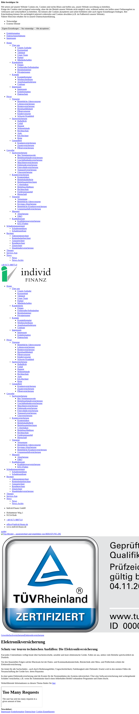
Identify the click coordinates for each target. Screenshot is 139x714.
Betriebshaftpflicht (25, 179)
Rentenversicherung (25, 106)
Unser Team (22, 55)
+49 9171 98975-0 (15, 520)
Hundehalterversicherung (23, 248)
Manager (16, 211)
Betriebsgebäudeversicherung (30, 157)
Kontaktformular (24, 77)
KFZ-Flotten (22, 223)
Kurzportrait (22, 50)
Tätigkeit (21, 52)
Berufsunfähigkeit (25, 109)
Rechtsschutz (23, 131)
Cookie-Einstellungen (45, 711)
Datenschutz (22, 94)
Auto (19, 133)
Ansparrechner (18, 240)
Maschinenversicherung (27, 162)
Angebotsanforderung (26, 82)
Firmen (20, 65)
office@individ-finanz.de (17, 524)
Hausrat (20, 126)
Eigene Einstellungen (10, 29)
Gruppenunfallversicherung (29, 209)
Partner (20, 57)
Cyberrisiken (22, 184)
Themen (10, 250)
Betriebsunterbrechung (27, 182)
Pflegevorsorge (23, 111)
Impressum (11, 38)
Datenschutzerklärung (16, 36)
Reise (19, 138)
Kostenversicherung (20, 175)
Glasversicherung (24, 172)
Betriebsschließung (25, 187)
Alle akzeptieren (42, 29)
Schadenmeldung (19, 228)
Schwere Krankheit (25, 116)
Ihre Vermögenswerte (26, 155)
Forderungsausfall (25, 192)
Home (9, 43)
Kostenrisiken (23, 177)
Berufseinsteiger (24, 70)
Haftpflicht (22, 121)
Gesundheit (17, 140)
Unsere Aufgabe (24, 48)
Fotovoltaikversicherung (27, 167)
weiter (3, 531)
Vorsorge (16, 99)
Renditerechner (18, 243)
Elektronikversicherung (27, 165)
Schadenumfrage (19, 231)
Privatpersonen (23, 72)
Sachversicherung (19, 118)
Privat (9, 96)
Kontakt (15, 74)
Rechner (10, 233)
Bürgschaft (22, 194)
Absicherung (22, 214)
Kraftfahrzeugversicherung (28, 221)
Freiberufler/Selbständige (28, 67)
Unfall (20, 123)
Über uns (16, 45)
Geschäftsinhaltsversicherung (29, 160)
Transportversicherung (27, 170)
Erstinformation (13, 33)
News (9, 255)
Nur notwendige (27, 29)
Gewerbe (10, 150)
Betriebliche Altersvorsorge (29, 101)
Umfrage (21, 84)
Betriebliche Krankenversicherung (32, 206)
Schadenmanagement (16, 226)
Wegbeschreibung (25, 79)
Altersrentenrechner (20, 236)
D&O (19, 216)
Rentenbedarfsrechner (21, 238)
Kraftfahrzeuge (18, 219)
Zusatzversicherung (25, 145)
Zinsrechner (17, 245)
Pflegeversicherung (25, 148)
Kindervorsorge (24, 113)
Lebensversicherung (26, 104)
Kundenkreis (17, 62)
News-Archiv (18, 260)
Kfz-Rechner (23, 135)
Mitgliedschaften (24, 60)
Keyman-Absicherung (26, 204)
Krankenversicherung (26, 143)
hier (54, 683)
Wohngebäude (23, 128)
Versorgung (22, 199)
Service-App (12, 253)
